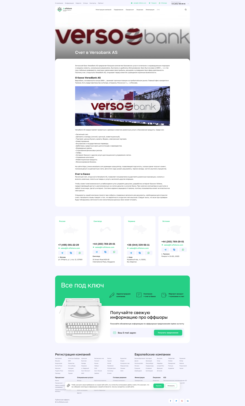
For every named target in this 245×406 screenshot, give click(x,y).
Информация (69, 3)
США (121, 371)
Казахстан (71, 363)
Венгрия (159, 358)
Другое (79, 393)
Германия (182, 358)
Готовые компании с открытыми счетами (119, 381)
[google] (182, 401)
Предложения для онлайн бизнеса (63, 390)
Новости (78, 3)
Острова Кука (111, 368)
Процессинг (130, 9)
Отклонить (171, 386)
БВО (69, 361)
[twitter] (176, 401)
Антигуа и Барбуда (74, 358)
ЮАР (82, 373)
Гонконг (96, 361)
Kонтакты (93, 3)
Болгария (149, 358)
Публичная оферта (62, 400)
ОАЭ (95, 368)
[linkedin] (188, 401)
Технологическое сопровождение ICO (175, 380)
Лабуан (96, 366)
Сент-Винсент (85, 371)
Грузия (109, 361)
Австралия (58, 358)
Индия (122, 361)
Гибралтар (171, 358)
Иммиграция (150, 9)
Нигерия (70, 368)
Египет (109, 373)
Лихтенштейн (139, 363)
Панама (122, 368)
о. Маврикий (85, 368)
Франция (159, 368)
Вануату (57, 361)
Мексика (57, 368)
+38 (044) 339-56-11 (138, 245)
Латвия (170, 361)
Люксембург (149, 363)
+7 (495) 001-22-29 (68, 245)
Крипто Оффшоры (99, 390)
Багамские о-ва (99, 358)
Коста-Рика (58, 366)
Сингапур (110, 371)
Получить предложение (168, 333)
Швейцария (138, 371)
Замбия (96, 373)
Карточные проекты (100, 380)
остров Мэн (160, 366)
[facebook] (170, 401)
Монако (137, 366)
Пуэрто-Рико (59, 371)
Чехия (181, 368)
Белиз (109, 358)
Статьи (85, 3)
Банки (57, 380)
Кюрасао (84, 366)
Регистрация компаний (103, 9)
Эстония (159, 371)
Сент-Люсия (98, 371)
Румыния (137, 368)
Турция (70, 373)
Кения (96, 363)
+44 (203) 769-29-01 (178, 3)
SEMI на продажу (82, 390)
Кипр (158, 361)
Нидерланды (150, 366)
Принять (159, 386)
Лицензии (139, 9)
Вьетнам (84, 361)
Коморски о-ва (124, 363)
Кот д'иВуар (71, 366)
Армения (84, 358)
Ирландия (149, 361)
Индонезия (58, 363)
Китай (109, 363)
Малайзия (110, 366)
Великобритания (140, 358)
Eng (158, 9)
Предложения (118, 9)
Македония (171, 363)
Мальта (181, 363)
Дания (136, 361)
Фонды (79, 380)
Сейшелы (71, 371)
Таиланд (57, 373)
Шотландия (149, 371)
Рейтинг (100, 3)
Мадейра (159, 363)
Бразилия (123, 358)
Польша (170, 366)
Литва (181, 361)
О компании (59, 3)
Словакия (149, 368)
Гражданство (139, 380)
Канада (83, 363)
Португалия (183, 366)
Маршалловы (124, 366)
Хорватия (171, 368)
